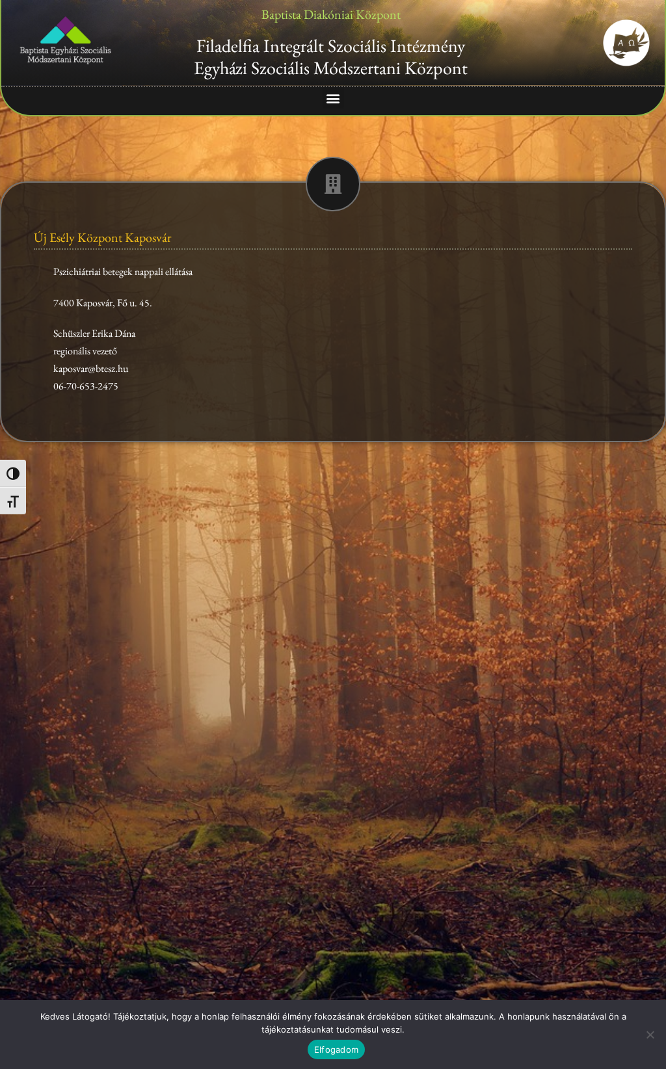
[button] (333, 98)
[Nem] (649, 1034)
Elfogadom (336, 1049)
